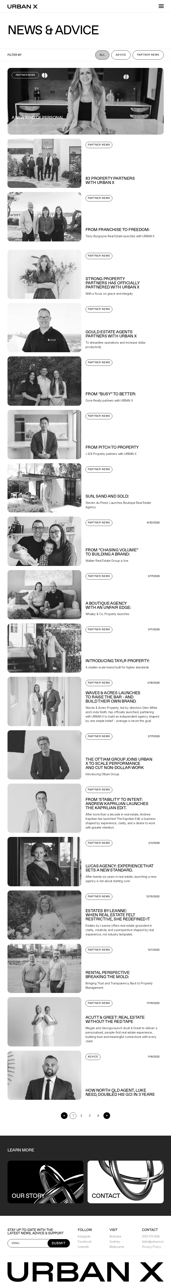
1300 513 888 (151, 1236)
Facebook (85, 1241)
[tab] (102, 55)
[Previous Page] (64, 1115)
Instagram (84, 1236)
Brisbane (115, 1236)
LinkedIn (83, 1247)
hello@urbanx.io (153, 1241)
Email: (16, 1243)
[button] (159, 6)
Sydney (114, 1241)
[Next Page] (106, 1115)
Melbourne (116, 1247)
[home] (23, 6)
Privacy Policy (151, 1247)
